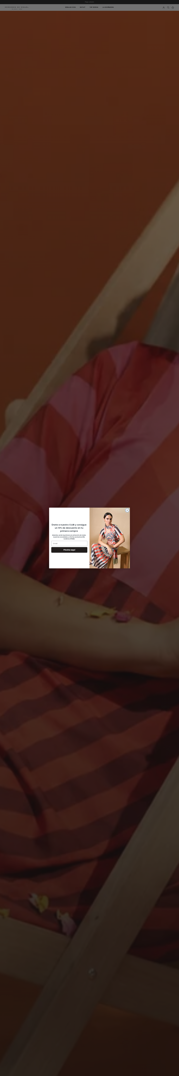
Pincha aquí (69, 550)
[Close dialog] (127, 510)
